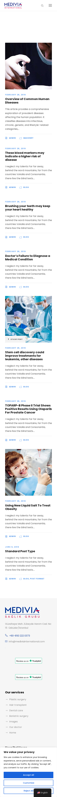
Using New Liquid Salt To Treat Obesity (27, 507)
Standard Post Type (20, 551)
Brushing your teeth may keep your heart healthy (27, 208)
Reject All (28, 790)
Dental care (16, 710)
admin (12, 138)
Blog (26, 187)
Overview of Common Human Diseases (27, 101)
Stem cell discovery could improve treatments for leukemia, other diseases (24, 355)
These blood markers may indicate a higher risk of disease (24, 156)
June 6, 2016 (12, 547)
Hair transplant (18, 705)
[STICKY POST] (28, 319)
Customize (28, 782)
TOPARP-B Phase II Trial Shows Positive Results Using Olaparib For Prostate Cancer (28, 408)
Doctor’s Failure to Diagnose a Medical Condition (27, 257)
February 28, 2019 (15, 94)
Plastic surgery (17, 699)
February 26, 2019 (15, 501)
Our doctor (15, 727)
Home (12, 732)
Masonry (28, 138)
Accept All (28, 775)
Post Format (37, 579)
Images (13, 721)
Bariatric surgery (18, 716)
